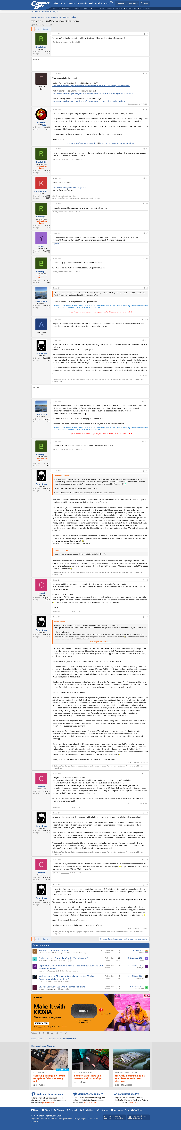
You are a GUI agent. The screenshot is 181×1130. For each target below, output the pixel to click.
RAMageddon (68, 8)
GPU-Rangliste (130, 8)
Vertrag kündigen (80, 1119)
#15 (147, 580)
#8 (147, 258)
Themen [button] (71, 3)
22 (77, 1082)
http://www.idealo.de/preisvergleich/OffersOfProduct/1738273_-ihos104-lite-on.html (88, 101)
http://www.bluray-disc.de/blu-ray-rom (69, 187)
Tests (62, 3)
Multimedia (62, 960)
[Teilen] (144, 34)
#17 (147, 774)
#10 (147, 319)
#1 (147, 34)
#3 (147, 109)
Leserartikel (46, 12)
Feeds (36, 1110)
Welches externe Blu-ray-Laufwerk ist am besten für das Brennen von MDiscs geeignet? (66, 977)
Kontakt (44, 1119)
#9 (147, 288)
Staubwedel (140, 978)
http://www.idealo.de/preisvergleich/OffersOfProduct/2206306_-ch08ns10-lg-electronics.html (92, 93)
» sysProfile (56, 244)
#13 (147, 441)
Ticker (55, 3)
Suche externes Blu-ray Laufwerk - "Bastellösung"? (63, 958)
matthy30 (42, 971)
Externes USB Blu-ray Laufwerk (54, 950)
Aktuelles (34, 12)
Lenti (40, 981)
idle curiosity (139, 989)
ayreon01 (42, 989)
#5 (147, 178)
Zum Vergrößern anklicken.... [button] (100, 641)
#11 (147, 340)
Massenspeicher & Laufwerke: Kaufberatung (70, 953)
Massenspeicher (64, 981)
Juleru (41, 960)
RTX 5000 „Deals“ (82, 8)
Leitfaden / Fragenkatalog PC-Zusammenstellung (117, 143)
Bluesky (60, 1110)
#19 (147, 859)
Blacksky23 (37, 25)
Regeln (55, 12)
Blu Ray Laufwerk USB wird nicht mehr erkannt (62, 986)
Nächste (45, 29)
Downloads (82, 3)
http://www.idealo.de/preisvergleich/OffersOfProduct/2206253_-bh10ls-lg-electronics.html (91, 85)
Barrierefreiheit (93, 1119)
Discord (48, 1110)
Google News (88, 1110)
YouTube (138, 1110)
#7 (147, 233)
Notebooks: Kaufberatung (69, 971)
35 (117, 1085)
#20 (147, 885)
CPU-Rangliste (144, 8)
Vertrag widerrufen (65, 1119)
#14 (147, 471)
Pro (44, 125)
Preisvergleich (95, 3)
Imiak (142, 960)
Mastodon (118, 1110)
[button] (39, 12)
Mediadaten (52, 1119)
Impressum (35, 1119)
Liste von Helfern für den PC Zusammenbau (82, 143)
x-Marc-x (42, 953)
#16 (147, 617)
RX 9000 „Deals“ (98, 8)
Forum (107, 3)
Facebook (73, 1110)
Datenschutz (36, 1121)
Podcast (57, 8)
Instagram (103, 1110)
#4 (147, 149)
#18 (147, 813)
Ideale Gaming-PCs (115, 8)
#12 (147, 401)
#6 (147, 204)
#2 (147, 74)
